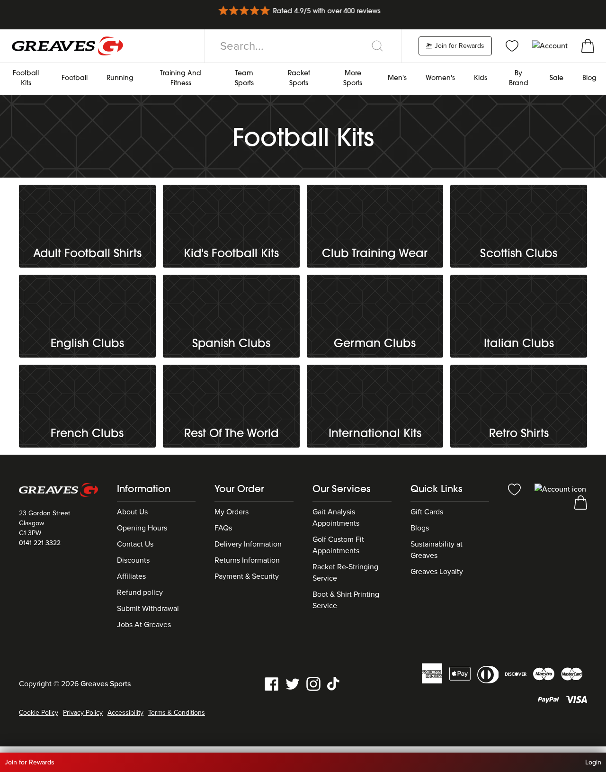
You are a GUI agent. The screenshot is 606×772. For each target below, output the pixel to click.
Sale (556, 78)
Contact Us (135, 544)
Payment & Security (246, 576)
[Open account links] (551, 45)
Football (75, 78)
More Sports (352, 78)
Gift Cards (426, 512)
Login (593, 762)
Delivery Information (248, 544)
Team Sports (244, 78)
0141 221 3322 (40, 543)
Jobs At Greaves (144, 624)
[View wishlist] (512, 45)
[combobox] (303, 45)
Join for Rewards (458, 46)
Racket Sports (299, 78)
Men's (397, 78)
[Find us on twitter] (292, 683)
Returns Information (247, 560)
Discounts (133, 560)
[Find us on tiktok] (334, 683)
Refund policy (140, 592)
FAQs (223, 528)
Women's (440, 78)
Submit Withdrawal (148, 608)
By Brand (518, 78)
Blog (589, 78)
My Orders (231, 512)
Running (120, 78)
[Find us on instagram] (313, 683)
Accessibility (125, 713)
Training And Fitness (180, 78)
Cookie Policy (38, 713)
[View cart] (587, 45)
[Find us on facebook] (272, 683)
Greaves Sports (105, 684)
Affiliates (131, 576)
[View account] (560, 489)
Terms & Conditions (176, 713)
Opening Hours (142, 528)
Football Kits (26, 78)
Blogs (419, 528)
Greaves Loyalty (436, 571)
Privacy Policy (83, 713)
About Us (132, 512)
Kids (480, 78)
